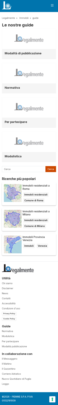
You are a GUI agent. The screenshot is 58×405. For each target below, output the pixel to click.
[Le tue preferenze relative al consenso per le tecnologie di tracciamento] (52, 399)
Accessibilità (8, 303)
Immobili (24, 18)
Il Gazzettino (8, 368)
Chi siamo (7, 283)
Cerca (51, 169)
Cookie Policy (9, 319)
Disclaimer (7, 288)
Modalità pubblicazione (14, 346)
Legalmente (8, 18)
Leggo (5, 383)
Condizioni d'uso (11, 308)
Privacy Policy (9, 313)
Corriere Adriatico (11, 373)
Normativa (12, 87)
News (5, 293)
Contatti (6, 298)
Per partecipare (16, 122)
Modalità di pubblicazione (23, 53)
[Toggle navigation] (52, 5)
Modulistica (13, 156)
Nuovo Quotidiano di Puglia (16, 378)
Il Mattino (7, 363)
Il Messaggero (9, 358)
